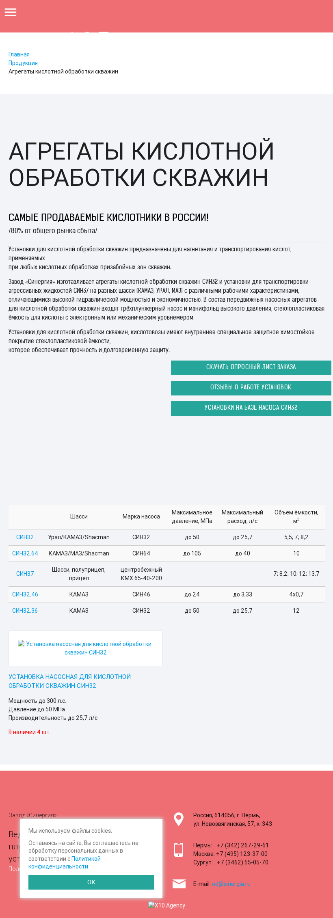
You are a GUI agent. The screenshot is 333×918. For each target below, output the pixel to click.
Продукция (23, 63)
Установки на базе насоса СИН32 (251, 408)
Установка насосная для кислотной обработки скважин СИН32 (70, 681)
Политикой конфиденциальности (64, 862)
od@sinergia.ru (231, 884)
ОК (91, 882)
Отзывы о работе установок (251, 388)
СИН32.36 (25, 610)
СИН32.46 (25, 594)
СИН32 (25, 537)
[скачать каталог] (72, 36)
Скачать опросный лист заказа (251, 368)
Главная (19, 54)
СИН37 (25, 573)
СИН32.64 (25, 553)
